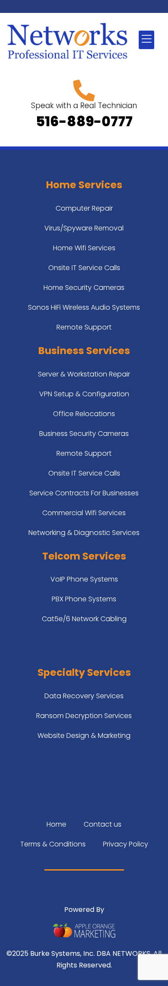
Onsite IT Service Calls (84, 268)
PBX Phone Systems (84, 599)
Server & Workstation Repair (84, 374)
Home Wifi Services (84, 248)
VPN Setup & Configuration (84, 394)
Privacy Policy (125, 844)
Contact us (102, 824)
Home (56, 824)
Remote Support (84, 327)
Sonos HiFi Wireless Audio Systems (84, 307)
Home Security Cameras (84, 287)
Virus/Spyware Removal (84, 228)
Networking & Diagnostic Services (84, 533)
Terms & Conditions (53, 844)
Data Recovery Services (84, 696)
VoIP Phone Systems (84, 579)
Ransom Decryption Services (84, 716)
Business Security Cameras (84, 434)
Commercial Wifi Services (84, 513)
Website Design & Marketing (84, 735)
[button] (146, 40)
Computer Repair (84, 208)
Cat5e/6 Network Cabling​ (84, 619)
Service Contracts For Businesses (84, 493)
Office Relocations (84, 414)
